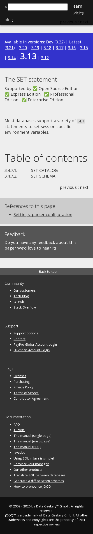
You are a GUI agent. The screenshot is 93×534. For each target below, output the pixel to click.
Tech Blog (21, 296)
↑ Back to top (46, 271)
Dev (49, 42)
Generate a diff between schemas (39, 481)
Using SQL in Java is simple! (34, 458)
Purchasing (22, 381)
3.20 (23, 47)
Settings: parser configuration (43, 214)
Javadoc (19, 452)
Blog (9, 19)
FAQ (17, 424)
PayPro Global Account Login (35, 344)
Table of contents (46, 158)
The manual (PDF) (27, 447)
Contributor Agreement (31, 398)
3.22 (59, 42)
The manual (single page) (32, 435)
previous (68, 187)
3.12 (45, 57)
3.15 (84, 47)
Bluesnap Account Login (32, 350)
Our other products (28, 469)
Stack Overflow (25, 307)
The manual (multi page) (32, 441)
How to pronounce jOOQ (32, 486)
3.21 (10, 47)
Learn (77, 6)
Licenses (20, 376)
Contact (20, 339)
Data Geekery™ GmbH (52, 506)
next (84, 187)
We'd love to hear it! (36, 248)
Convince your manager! (31, 464)
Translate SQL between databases (39, 475)
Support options (26, 333)
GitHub (19, 302)
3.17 (59, 47)
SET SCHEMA (43, 176)
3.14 (12, 57)
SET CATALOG (44, 170)
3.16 (72, 47)
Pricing (78, 13)
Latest (75, 42)
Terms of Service (26, 393)
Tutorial (19, 430)
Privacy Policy (23, 387)
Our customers (25, 290)
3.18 (47, 47)
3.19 (35, 47)
